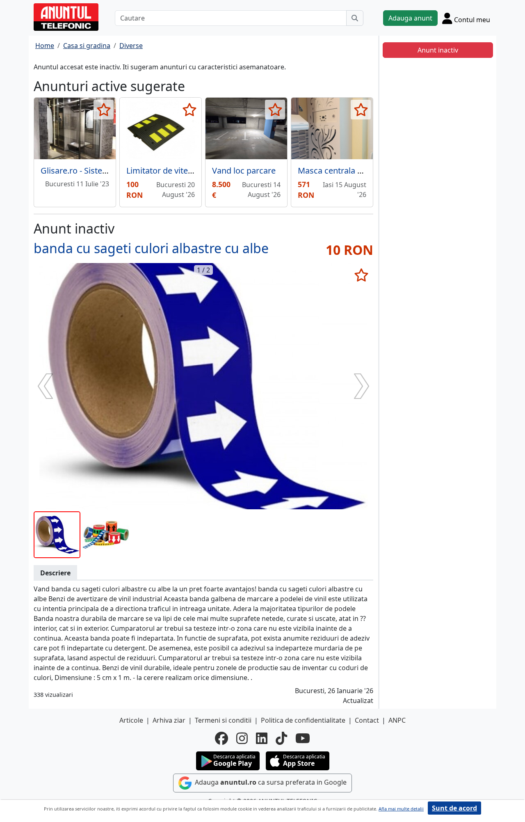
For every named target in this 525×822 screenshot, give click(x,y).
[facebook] (221, 738)
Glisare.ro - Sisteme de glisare (97, 170)
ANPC (397, 720)
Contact (367, 720)
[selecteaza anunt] (104, 109)
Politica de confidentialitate (303, 720)
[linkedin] (261, 738)
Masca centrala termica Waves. (356, 170)
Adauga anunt (410, 18)
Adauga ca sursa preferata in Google (270, 782)
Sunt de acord (454, 808)
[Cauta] (354, 18)
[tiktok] (281, 738)
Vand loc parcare (244, 170)
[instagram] (242, 738)
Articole (131, 720)
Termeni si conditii (223, 720)
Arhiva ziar (169, 720)
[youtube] (302, 738)
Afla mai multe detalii (401, 809)
